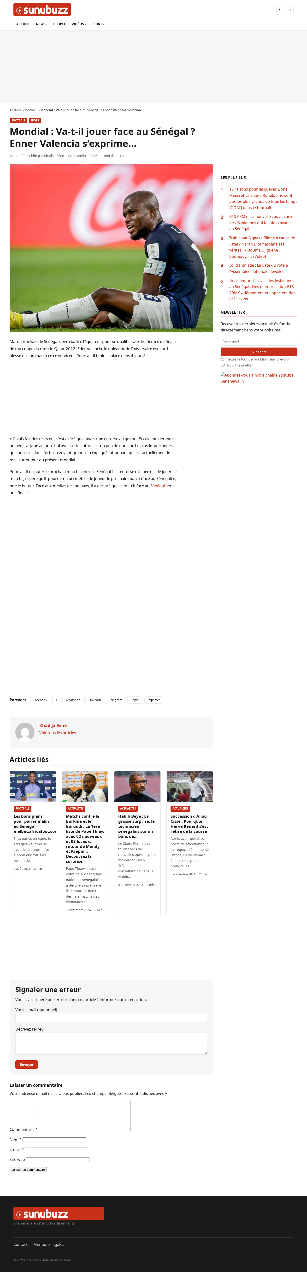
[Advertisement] (153, 66)
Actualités (75, 808)
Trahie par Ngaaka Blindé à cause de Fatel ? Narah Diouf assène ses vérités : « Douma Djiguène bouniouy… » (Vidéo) (262, 247)
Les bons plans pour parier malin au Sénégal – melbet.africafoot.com (36, 823)
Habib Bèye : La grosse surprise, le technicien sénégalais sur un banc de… (136, 826)
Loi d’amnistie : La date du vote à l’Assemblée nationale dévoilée (258, 268)
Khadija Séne (54, 155)
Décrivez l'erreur (30, 1029)
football (18, 120)
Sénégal (157, 485)
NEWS (40, 24)
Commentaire (24, 1129)
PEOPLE (59, 24)
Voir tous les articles (57, 732)
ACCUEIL (23, 24)
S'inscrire (259, 352)
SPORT (97, 24)
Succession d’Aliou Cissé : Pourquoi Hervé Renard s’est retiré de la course (189, 823)
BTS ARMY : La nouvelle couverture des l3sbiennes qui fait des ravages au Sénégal (261, 222)
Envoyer (26, 1065)
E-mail (17, 1149)
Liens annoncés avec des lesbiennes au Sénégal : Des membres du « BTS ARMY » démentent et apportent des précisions (262, 290)
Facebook (40, 700)
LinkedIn (95, 700)
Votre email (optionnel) (36, 1009)
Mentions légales (48, 1244)
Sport (35, 120)
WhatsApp (72, 700)
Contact (20, 1244)
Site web (17, 1159)
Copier (134, 700)
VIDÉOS (78, 24)
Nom (16, 1139)
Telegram (115, 700)
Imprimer (154, 700)
